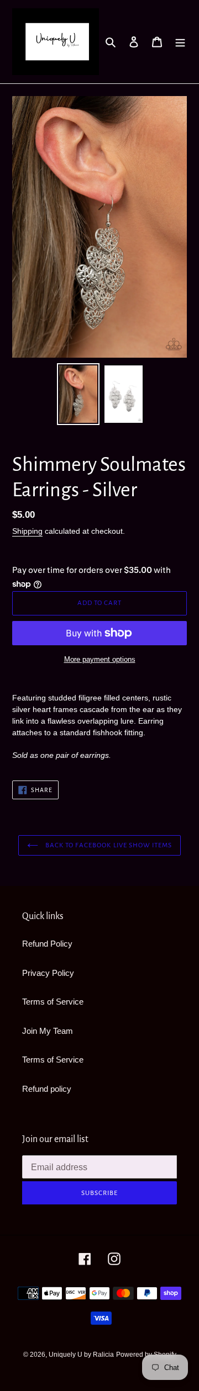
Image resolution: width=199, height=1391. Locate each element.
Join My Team (47, 1031)
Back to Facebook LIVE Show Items (108, 845)
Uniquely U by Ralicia (81, 1354)
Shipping (27, 531)
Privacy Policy (48, 973)
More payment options (99, 659)
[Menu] (180, 42)
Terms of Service (52, 1001)
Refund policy (46, 1088)
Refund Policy (47, 943)
